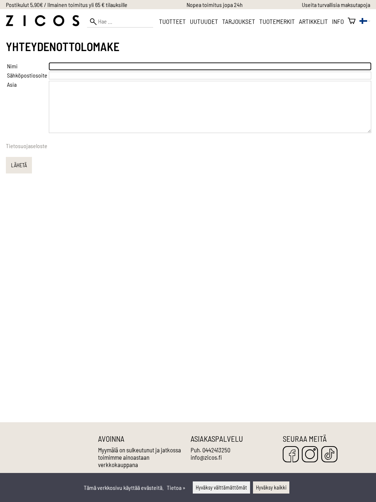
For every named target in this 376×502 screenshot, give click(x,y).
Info (338, 21)
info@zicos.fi (206, 457)
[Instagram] (310, 454)
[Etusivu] (42, 24)
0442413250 (216, 449)
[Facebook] (291, 454)
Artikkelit (313, 21)
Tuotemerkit (277, 21)
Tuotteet (172, 21)
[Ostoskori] (351, 21)
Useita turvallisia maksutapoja (336, 4)
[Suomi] (364, 21)
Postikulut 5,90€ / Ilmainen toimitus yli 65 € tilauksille (66, 4)
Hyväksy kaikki (271, 487)
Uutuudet (204, 21)
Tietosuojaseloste (26, 145)
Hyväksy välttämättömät (221, 487)
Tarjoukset (238, 21)
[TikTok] (329, 454)
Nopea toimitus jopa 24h (215, 4)
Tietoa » (176, 487)
